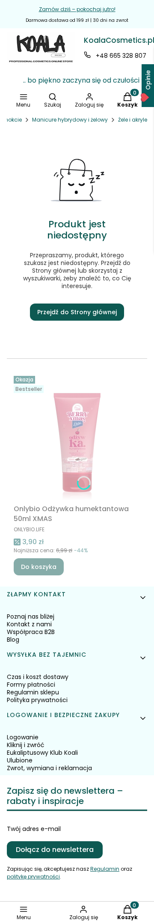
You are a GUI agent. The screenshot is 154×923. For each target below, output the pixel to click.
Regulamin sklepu (33, 692)
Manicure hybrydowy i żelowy (70, 119)
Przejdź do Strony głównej (77, 312)
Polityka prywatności (37, 700)
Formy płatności (31, 684)
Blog (13, 639)
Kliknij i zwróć (25, 745)
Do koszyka (38, 567)
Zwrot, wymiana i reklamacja (49, 768)
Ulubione (20, 760)
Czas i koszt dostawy (37, 677)
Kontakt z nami (29, 624)
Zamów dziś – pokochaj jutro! (77, 9)
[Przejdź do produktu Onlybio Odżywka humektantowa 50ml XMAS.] (77, 436)
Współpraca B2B (31, 632)
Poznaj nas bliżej (30, 616)
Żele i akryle (132, 119)
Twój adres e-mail (34, 829)
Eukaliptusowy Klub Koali (42, 752)
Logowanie (22, 737)
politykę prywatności (33, 876)
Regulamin (104, 868)
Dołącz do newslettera (55, 850)
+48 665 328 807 (121, 55)
